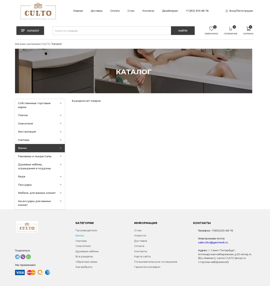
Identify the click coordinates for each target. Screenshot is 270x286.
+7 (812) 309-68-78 (197, 10)
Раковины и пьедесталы (34, 156)
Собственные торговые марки (34, 105)
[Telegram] (17, 256)
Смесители (25, 123)
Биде (21, 176)
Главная (78, 10)
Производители (86, 230)
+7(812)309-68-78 (222, 230)
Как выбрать (84, 266)
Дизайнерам (170, 10)
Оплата (115, 10)
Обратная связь (86, 261)
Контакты (148, 10)
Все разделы (84, 256)
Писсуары (25, 184)
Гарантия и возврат (147, 266)
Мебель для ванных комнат (37, 192)
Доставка (96, 10)
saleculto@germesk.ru (213, 242)
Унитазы (23, 139)
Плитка (23, 115)
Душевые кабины (87, 251)
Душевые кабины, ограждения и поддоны (34, 166)
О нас (131, 10)
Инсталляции (27, 131)
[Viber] (23, 256)
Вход (232, 10)
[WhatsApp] (28, 256)
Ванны (22, 148)
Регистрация (245, 10)
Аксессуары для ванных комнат (34, 203)
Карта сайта (142, 256)
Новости (140, 235)
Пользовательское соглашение (155, 261)
